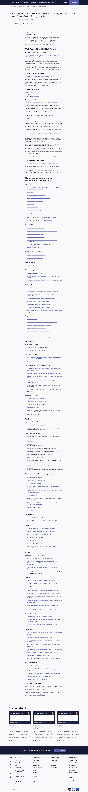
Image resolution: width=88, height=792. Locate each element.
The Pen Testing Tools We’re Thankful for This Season (41, 531)
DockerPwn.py (31, 441)
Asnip (28, 428)
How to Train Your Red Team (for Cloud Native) (39, 280)
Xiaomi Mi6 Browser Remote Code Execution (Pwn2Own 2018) (42, 390)
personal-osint (31, 510)
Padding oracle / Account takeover (36, 398)
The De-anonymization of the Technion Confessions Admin (42, 373)
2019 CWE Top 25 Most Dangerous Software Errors (40, 558)
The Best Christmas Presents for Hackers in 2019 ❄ (40, 676)
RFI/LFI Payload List (45, 490)
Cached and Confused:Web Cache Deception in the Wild (41, 528)
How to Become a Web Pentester (35, 666)
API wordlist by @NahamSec (34, 483)
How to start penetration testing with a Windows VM (41, 298)
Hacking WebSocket (32, 319)
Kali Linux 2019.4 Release (33, 572)
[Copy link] (31, 23)
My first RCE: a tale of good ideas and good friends (39, 76)
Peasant (29, 425)
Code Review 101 (31, 540)
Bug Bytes (14, 6)
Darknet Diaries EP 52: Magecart (35, 234)
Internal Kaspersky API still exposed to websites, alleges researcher (44, 590)
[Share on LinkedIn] (27, 23)
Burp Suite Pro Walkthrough (34, 210)
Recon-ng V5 (30, 204)
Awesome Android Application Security (37, 480)
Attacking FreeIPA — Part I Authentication (38, 301)
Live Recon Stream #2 (32, 207)
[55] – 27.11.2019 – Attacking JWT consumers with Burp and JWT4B (44, 291)
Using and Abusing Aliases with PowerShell (38, 307)
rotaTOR (29, 454)
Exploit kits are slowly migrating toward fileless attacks (41, 580)
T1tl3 (28, 460)
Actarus (29, 465)
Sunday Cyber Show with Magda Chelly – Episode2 (40, 220)
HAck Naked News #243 (33, 247)
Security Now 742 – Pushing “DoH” (36, 228)
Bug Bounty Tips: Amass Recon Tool (36, 195)
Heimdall (29, 444)
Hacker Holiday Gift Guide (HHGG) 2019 (37, 679)
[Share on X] (23, 23)
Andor (28, 457)
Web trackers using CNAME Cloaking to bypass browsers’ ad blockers (44, 658)
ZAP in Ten (30, 192)
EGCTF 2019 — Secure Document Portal (37, 347)
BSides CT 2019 (31, 265)
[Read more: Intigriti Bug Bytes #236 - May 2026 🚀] (68, 717)
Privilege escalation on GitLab (34, 401)
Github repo (43, 334)
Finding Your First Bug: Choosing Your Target (38, 198)
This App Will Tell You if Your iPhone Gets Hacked (39, 637)
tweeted (42, 148)
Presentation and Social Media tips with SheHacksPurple (41, 217)
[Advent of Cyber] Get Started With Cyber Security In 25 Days (43, 521)
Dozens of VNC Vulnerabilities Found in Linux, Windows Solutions (43, 609)
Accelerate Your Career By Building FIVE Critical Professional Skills (43, 163)
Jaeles (28, 96)
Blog (10, 6)
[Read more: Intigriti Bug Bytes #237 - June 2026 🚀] (44, 717)
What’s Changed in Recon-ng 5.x (35, 537)
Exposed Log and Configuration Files (36, 328)
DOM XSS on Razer (32, 407)
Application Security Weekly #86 (35, 237)
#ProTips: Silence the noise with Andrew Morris (39, 534)
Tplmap (29, 436)
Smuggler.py (30, 92)
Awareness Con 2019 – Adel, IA (35, 258)
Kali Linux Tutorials (32, 495)
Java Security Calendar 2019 (34, 518)
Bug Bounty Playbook (32, 477)
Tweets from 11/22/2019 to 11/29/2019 (35, 689)
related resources (57, 280)
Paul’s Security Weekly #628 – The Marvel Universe (40, 244)
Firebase (48, 325)
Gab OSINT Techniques (33, 334)
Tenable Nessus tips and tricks (35, 543)
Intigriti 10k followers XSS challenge (36, 350)
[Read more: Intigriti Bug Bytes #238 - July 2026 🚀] (20, 717)
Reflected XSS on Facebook (34, 404)
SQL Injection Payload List (33, 490)
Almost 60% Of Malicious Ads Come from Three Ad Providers (42, 583)
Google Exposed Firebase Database (36, 325)
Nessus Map (30, 451)
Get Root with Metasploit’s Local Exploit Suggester (40, 337)
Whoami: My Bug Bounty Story (35, 201)
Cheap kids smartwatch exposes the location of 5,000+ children (43, 593)
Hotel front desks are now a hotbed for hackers (39, 616)
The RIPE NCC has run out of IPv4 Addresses (38, 655)
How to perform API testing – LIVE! (36, 255)
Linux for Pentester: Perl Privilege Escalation (38, 304)
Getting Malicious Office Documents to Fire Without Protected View (44, 376)
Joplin (27, 118)
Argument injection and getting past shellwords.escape (41, 361)
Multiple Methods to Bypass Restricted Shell (38, 331)
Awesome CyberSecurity (33, 507)
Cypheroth (30, 468)
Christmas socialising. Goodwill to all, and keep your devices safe (43, 673)
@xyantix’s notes (43, 57)
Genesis (29, 498)
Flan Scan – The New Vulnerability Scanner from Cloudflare (42, 322)
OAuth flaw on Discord (33, 414)
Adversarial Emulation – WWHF (35, 273)
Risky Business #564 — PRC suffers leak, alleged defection (42, 231)
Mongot (29, 448)
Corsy (28, 94)
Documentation (35, 96)
